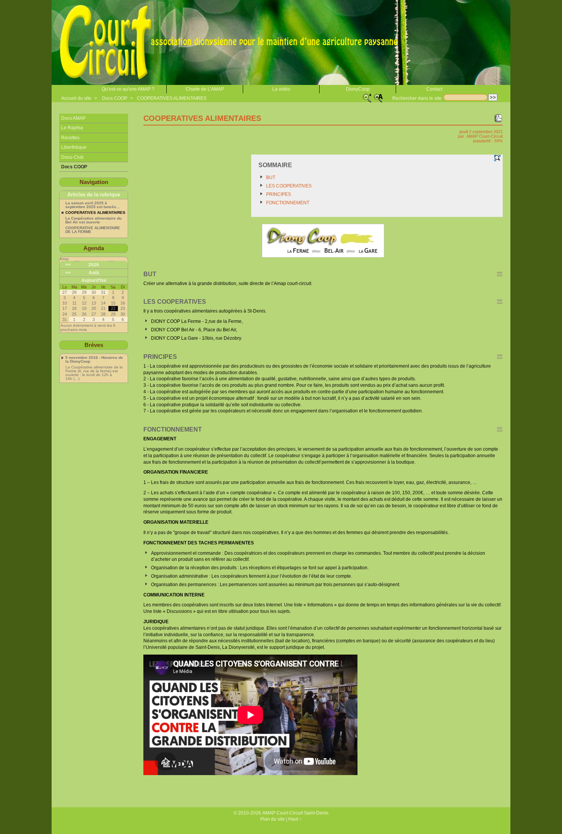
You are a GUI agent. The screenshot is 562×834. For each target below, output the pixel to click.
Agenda (93, 248)
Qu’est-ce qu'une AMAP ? (128, 89)
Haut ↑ (295, 819)
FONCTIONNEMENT (287, 202)
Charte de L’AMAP (205, 89)
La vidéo (281, 89)
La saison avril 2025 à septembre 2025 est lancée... (92, 205)
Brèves (93, 345)
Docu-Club (72, 157)
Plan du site (272, 819)
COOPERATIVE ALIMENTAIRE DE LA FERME (92, 230)
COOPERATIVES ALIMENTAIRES (171, 98)
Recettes (70, 137)
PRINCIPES (278, 194)
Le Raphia (72, 127)
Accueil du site (76, 98)
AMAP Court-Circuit (484, 136)
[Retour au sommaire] (500, 274)
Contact (434, 89)
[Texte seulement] (497, 158)
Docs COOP (114, 98)
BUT (270, 177)
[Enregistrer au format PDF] (498, 118)
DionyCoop (358, 89)
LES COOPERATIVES (289, 186)
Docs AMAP (73, 118)
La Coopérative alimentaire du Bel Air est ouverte (93, 220)
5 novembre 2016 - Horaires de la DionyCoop (94, 359)
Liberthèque (73, 147)
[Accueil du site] (231, 42)
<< (68, 264)
